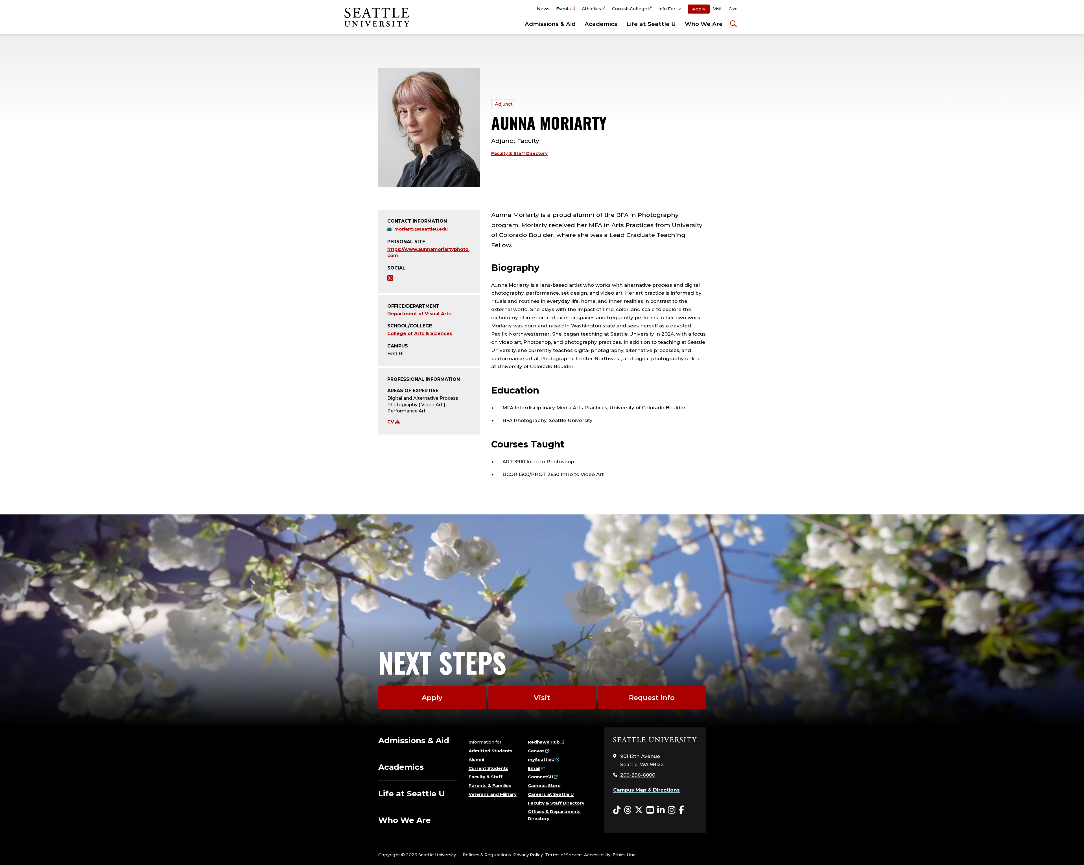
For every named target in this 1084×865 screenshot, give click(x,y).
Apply (698, 9)
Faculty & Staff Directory (519, 153)
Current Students (488, 768)
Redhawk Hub (544, 742)
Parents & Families (490, 785)
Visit (717, 8)
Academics (601, 24)
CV (390, 422)
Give (733, 8)
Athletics (591, 8)
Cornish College (629, 8)
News (543, 8)
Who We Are (704, 24)
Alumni (476, 759)
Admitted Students (490, 750)
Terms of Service (563, 854)
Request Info (652, 698)
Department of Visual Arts (419, 313)
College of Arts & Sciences (419, 333)
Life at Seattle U (651, 24)
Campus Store (544, 785)
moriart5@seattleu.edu (421, 229)
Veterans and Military (493, 794)
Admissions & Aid (550, 24)
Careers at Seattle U (551, 794)
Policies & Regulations (487, 854)
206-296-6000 (637, 775)
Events (563, 8)
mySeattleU (541, 759)
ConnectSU (540, 776)
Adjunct (504, 104)
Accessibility (597, 854)
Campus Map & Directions (646, 790)
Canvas (536, 750)
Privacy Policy (528, 854)
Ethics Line (624, 854)
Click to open (669, 9)
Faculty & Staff (485, 776)
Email (534, 768)
